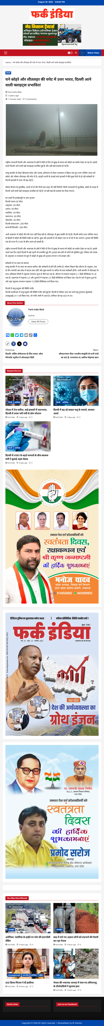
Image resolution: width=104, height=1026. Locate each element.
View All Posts (38, 321)
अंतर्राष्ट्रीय (11, 930)
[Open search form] (76, 52)
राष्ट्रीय (41, 975)
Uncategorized (14, 975)
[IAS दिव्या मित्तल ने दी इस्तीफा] (28, 964)
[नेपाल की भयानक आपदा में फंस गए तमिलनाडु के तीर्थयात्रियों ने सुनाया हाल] (76, 964)
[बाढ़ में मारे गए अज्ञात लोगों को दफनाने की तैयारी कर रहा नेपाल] (76, 918)
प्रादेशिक (17, 402)
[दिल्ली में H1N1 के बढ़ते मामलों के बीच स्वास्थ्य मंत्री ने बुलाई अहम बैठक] (28, 436)
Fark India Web (15, 92)
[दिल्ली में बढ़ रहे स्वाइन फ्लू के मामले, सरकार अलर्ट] (76, 391)
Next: (79, 354)
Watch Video (93, 52)
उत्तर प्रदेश (25, 975)
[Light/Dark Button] (70, 52)
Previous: (24, 354)
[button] (6, 53)
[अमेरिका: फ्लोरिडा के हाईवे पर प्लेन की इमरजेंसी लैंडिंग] (28, 918)
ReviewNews (63, 1023)
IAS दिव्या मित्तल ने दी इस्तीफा (19, 982)
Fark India (11, 417)
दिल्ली (8, 73)
